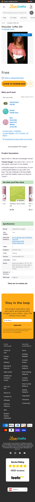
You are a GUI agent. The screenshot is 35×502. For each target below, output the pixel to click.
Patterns (13, 18)
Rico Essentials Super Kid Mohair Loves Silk (22, 238)
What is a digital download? (14, 78)
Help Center (8, 372)
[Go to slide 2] (14, 66)
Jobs (5, 410)
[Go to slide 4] (20, 66)
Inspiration (26, 396)
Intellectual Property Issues (7, 378)
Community (26, 403)
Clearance (25, 399)
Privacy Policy (17, 332)
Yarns (24, 350)
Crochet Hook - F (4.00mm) (12, 131)
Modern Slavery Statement (7, 416)
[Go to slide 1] (12, 66)
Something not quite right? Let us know (18, 139)
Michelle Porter (9, 29)
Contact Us (7, 396)
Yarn (4, 18)
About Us (7, 393)
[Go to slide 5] (22, 66)
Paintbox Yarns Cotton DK (17, 205)
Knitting (24, 18)
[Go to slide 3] (17, 66)
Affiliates (7, 400)
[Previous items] (3, 196)
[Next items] (31, 196)
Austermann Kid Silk (18, 241)
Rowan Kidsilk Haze (18, 243)
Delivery (6, 362)
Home (3, 23)
